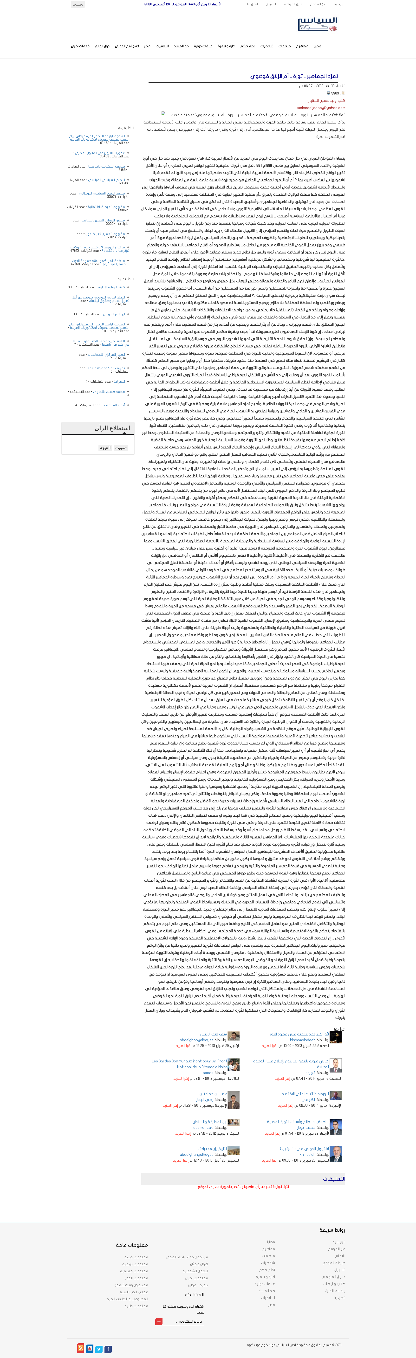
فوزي (311, 1073)
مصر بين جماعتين (214, 1094)
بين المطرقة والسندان (210, 1122)
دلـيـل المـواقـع (333, 1277)
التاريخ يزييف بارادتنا (213, 1149)
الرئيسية (339, 4)
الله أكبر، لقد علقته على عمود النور (300, 1034)
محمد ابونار (306, 1128)
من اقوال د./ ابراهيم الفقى (187, 1257)
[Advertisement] (98, 95)
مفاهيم (302, 46)
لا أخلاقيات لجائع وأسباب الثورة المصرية (298, 1122)
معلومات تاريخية (135, 1264)
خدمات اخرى (80, 46)
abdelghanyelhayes (197, 1040)
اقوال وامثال (199, 1264)
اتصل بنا (252, 4)
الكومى (309, 1100)
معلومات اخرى (196, 1278)
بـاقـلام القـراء (335, 1291)
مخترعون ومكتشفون (131, 1285)
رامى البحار (205, 1100)
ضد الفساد (181, 46)
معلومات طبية (136, 1306)
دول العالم (102, 46)
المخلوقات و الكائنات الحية (127, 1299)
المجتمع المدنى (127, 46)
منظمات (285, 46)
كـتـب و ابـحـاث (334, 1284)
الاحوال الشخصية (195, 1271)
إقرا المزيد (270, 1046)
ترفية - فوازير (198, 1285)
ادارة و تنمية (226, 46)
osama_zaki (203, 1128)
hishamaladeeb (303, 1040)
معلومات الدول (136, 1278)
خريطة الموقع (334, 1263)
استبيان (271, 4)
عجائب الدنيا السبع (133, 1292)
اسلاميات (162, 46)
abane (208, 1073)
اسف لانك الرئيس (214, 1034)
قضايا (317, 46)
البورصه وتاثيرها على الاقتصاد (306, 1094)
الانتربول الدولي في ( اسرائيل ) (305, 1149)
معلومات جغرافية (134, 1271)
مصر (147, 46)
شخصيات (266, 46)
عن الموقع (318, 4)
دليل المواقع (293, 4)
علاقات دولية (203, 46)
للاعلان (340, 1256)
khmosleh (308, 1155)
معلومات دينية (136, 1257)
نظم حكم (247, 46)
